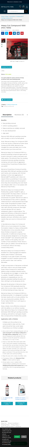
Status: (3, 74)
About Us (3, 423)
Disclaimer (18, 426)
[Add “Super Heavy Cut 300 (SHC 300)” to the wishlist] (11, 395)
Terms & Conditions (13, 423)
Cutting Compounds (11, 104)
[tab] (7, 115)
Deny (24, 436)
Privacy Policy (14, 424)
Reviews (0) (19, 114)
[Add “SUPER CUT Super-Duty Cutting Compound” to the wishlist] (25, 395)
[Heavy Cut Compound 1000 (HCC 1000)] (2, 33)
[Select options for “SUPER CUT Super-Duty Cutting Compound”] (18, 395)
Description (7, 114)
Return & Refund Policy (7, 426)
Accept (17, 436)
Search (26, 11)
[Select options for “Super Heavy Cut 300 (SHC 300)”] (3, 395)
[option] (7, 396)
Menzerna (7, 30)
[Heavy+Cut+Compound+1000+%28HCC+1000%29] (6, 33)
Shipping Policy (5, 424)
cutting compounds (9, 106)
